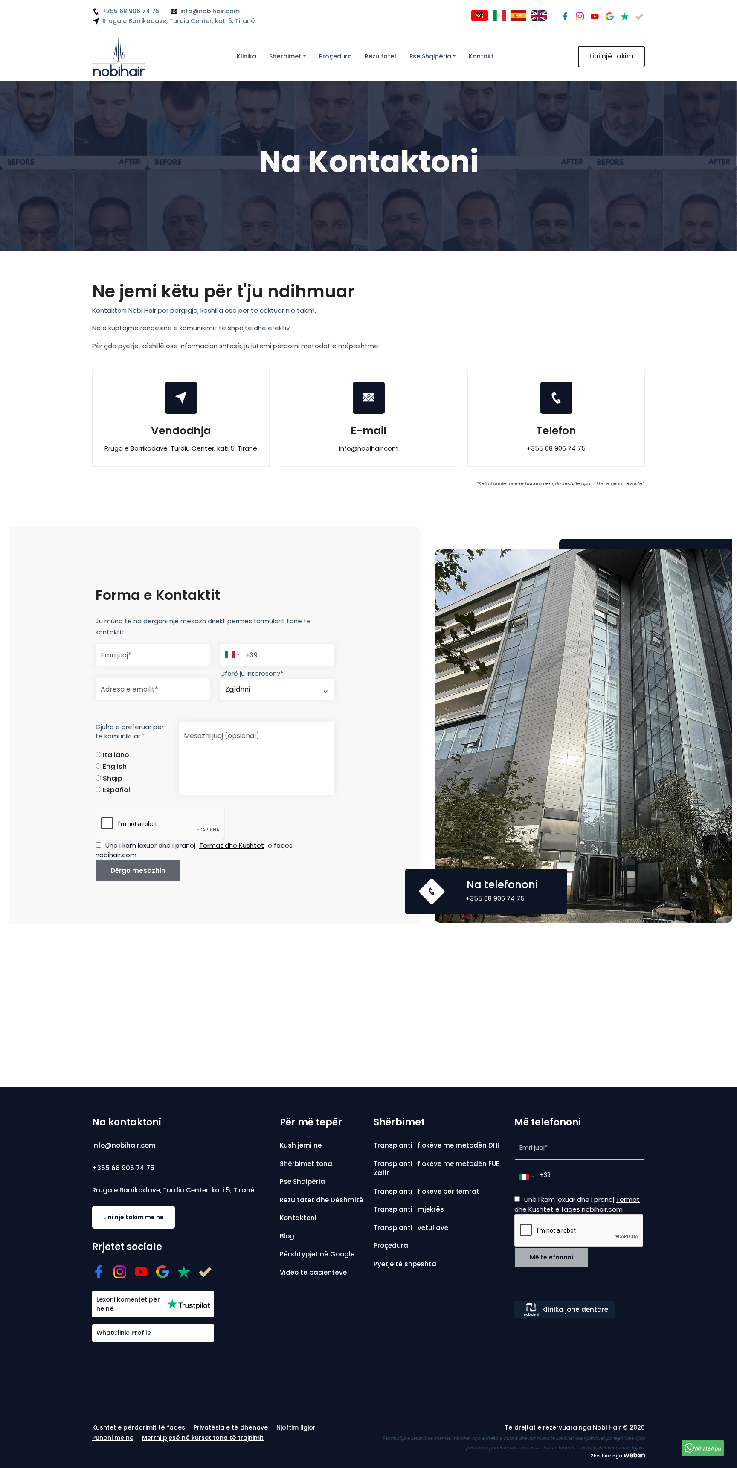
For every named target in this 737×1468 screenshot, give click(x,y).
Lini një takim (611, 56)
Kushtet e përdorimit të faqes (138, 1427)
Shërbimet (285, 56)
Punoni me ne (112, 1437)
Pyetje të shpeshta (405, 1263)
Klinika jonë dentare (575, 1309)
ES (518, 16)
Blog (287, 1236)
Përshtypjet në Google (317, 1254)
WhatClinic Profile (123, 1332)
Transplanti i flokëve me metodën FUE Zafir (436, 1168)
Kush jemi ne (301, 1145)
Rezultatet (381, 56)
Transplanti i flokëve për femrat (426, 1191)
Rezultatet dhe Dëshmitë (321, 1199)
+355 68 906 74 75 (131, 11)
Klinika (246, 56)
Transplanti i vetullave (411, 1227)
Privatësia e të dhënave (231, 1427)
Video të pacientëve (313, 1272)
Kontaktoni (298, 1217)
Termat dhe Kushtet (231, 845)
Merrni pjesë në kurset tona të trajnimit (203, 1437)
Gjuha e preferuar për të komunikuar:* (130, 731)
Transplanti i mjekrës (409, 1209)
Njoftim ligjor (296, 1427)
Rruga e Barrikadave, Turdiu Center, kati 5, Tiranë (178, 21)
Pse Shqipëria (430, 56)
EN (538, 16)
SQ (480, 16)
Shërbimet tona (306, 1163)
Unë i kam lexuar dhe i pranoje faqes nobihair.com (194, 850)
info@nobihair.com (210, 11)
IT (499, 16)
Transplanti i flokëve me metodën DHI (436, 1145)
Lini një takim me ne (133, 1217)
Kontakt (481, 56)
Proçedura (335, 56)
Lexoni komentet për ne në (128, 1304)
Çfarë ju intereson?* (251, 673)
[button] (231, 655)
